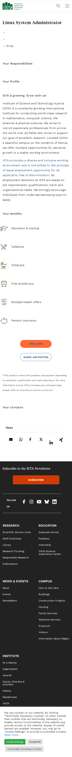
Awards (7, 675)
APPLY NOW (36, 343)
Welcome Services (49, 619)
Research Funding (13, 551)
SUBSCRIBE (36, 480)
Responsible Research (16, 557)
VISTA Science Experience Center (50, 552)
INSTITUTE (11, 656)
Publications (10, 563)
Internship (45, 544)
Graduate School (49, 532)
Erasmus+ (44, 625)
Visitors (43, 632)
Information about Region (54, 638)
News (6, 588)
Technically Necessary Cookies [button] (24, 749)
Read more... (12, 734)
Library (7, 544)
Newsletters (10, 600)
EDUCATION (47, 525)
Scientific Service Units (17, 532)
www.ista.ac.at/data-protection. (37, 390)
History (7, 690)
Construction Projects (52, 600)
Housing (43, 606)
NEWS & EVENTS (15, 581)
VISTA (6, 703)
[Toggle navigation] (67, 6)
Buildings (44, 594)
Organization (10, 669)
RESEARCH (11, 525)
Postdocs (44, 538)
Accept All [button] (35, 741)
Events (7, 594)
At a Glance (10, 662)
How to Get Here (49, 588)
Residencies (10, 697)
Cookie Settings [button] (14, 741)
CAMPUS (45, 581)
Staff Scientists (12, 538)
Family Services (48, 613)
